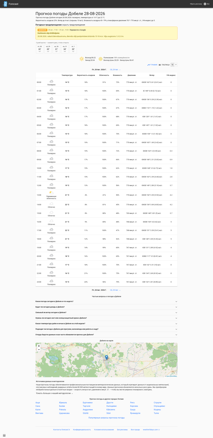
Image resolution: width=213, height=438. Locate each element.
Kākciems (110, 409)
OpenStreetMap (171, 376)
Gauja (132, 409)
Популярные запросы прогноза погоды (107, 417)
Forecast (13, 3)
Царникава (64, 413)
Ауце (38, 402)
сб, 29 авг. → (115, 70)
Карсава (134, 406)
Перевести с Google (78, 30)
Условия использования (104, 430)
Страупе (157, 402)
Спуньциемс (159, 406)
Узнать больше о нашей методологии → (54, 393)
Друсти (109, 402)
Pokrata (62, 409)
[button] (106, 357)
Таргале (86, 406)
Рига (132, 402)
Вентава (39, 413)
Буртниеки (87, 402)
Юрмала (63, 402)
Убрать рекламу (196, 4)
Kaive (38, 409)
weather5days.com (150, 430)
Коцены (157, 409)
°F (176, 65)
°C (172, 65)
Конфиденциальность (82, 430)
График (154, 65)
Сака (38, 406)
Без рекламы (122, 430)
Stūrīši (85, 413)
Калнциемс (111, 406)
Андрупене (88, 409)
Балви (62, 406)
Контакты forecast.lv (61, 430)
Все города (135, 430)
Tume (156, 413)
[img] (107, 360)
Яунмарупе (135, 413)
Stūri (108, 413)
